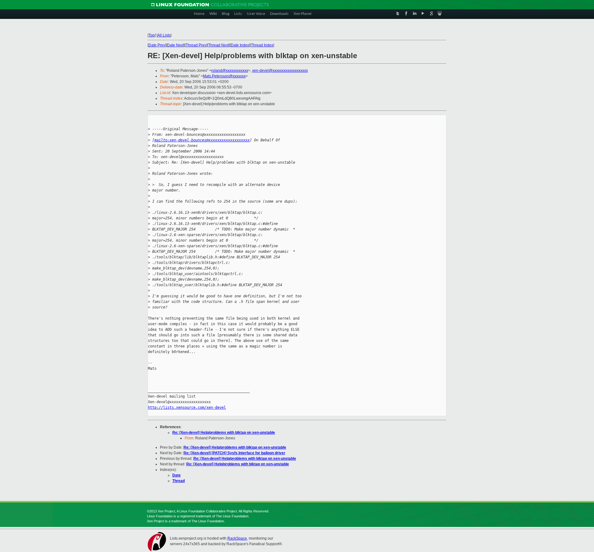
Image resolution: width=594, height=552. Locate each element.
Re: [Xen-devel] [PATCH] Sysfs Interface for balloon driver (234, 453)
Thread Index (262, 45)
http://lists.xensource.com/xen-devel (187, 407)
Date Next (175, 45)
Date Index (240, 45)
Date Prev (156, 45)
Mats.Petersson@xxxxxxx (224, 76)
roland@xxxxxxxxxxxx (229, 70)
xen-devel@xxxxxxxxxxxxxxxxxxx (280, 70)
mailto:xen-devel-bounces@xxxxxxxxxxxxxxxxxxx (202, 140)
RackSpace (237, 538)
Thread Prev (196, 45)
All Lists (163, 35)
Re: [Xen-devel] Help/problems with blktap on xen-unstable (223, 432)
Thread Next (218, 45)
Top (151, 35)
